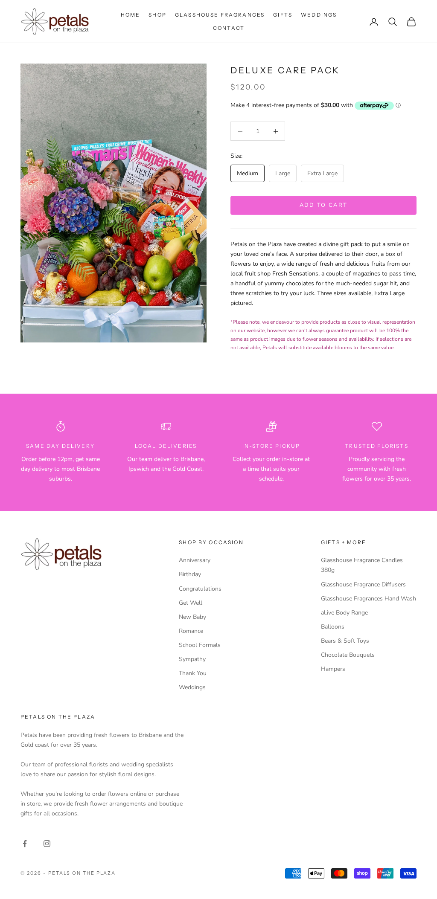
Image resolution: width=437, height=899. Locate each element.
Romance (191, 631)
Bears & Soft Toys (345, 641)
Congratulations (200, 589)
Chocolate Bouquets (348, 655)
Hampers (333, 669)
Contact (229, 28)
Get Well (190, 603)
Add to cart (324, 205)
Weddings (319, 15)
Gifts (282, 15)
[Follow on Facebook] (24, 843)
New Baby (192, 617)
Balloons (332, 627)
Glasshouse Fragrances (220, 15)
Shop (157, 15)
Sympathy (192, 659)
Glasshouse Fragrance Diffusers (363, 584)
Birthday (190, 574)
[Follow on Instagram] (47, 843)
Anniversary (194, 560)
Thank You (193, 673)
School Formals (200, 645)
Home (130, 15)
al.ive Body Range (344, 613)
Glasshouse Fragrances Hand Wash (368, 598)
